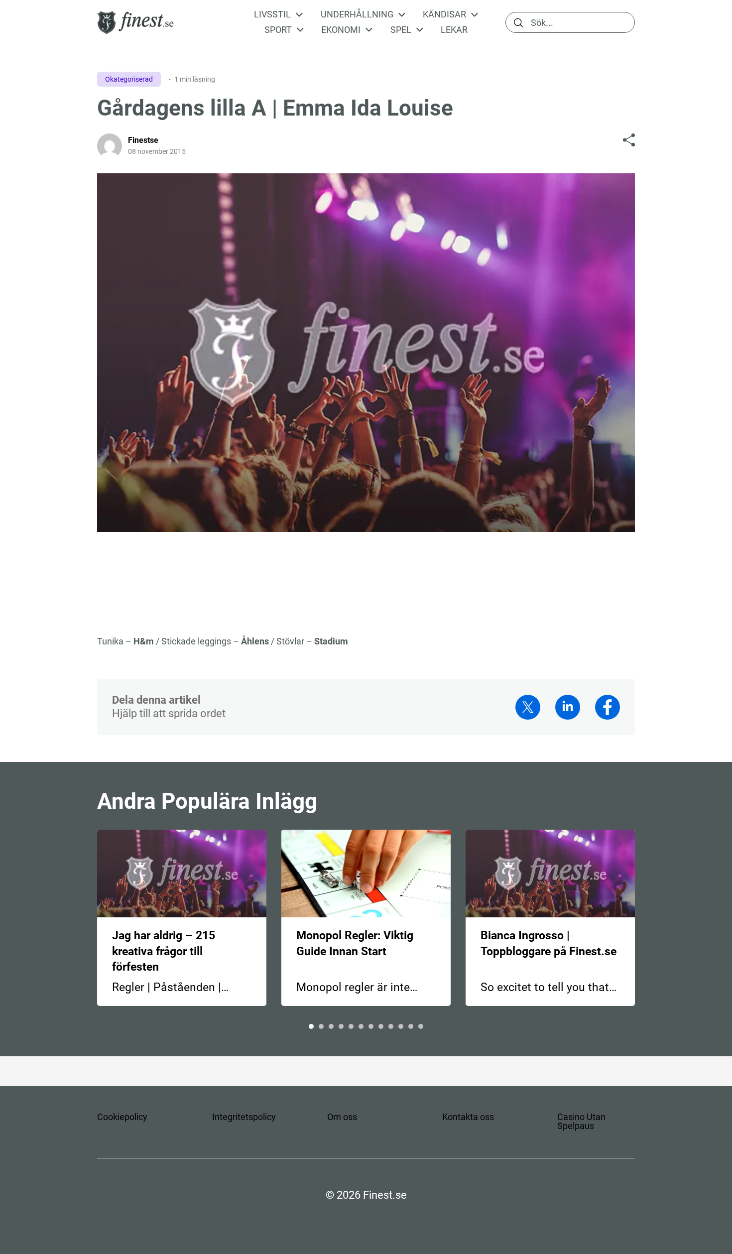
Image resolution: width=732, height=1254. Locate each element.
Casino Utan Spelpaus (581, 1121)
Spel (400, 30)
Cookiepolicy (122, 1117)
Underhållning (357, 14)
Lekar (454, 29)
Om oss (342, 1117)
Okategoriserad (129, 79)
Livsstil (272, 14)
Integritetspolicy (244, 1117)
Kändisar (444, 14)
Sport (278, 30)
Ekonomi (341, 30)
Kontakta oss (468, 1117)
